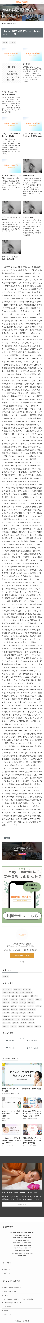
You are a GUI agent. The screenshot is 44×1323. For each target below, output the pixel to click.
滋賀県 (25, 1243)
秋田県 (18, 1232)
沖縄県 (24, 1255)
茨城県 (14, 1237)
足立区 (30, 1026)
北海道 (11, 1232)
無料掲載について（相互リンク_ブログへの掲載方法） (19, 1299)
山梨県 (25, 1237)
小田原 (12, 43)
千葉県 (30, 999)
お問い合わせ (7, 1306)
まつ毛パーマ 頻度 (26, 993)
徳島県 (20, 1250)
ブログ (6, 996)
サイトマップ (7, 1314)
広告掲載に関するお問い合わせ (12, 1303)
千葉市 (22, 999)
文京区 (30, 1006)
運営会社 (6, 1310)
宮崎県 (20, 1253)
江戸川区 (31, 1009)
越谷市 (21, 1026)
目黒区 (30, 1013)
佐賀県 (27, 1253)
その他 (17, 989)
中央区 (25, 996)
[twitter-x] (21, 962)
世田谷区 (16, 996)
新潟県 (16, 1235)
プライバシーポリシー (10, 1291)
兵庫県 (17, 1245)
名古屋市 (6, 1003)
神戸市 (15, 1023)
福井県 (23, 1023)
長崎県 (24, 1253)
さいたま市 (7, 989)
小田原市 (6, 16)
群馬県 (22, 1237)
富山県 (20, 1235)
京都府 (21, 1245)
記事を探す (7, 1295)
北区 (5, 999)
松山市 (14, 1009)
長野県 (38, 1026)
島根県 (25, 1248)
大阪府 (5, 1006)
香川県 (16, 1250)
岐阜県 (13, 1006)
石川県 (24, 1235)
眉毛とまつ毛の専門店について (12, 1288)
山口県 (22, 1248)
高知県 (27, 1250)
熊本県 (16, 1253)
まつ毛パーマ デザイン (10, 993)
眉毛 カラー (16, 1016)
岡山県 (18, 1248)
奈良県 (25, 1245)
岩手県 (22, 1232)
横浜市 (22, 1009)
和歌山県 (29, 1245)
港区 (22, 1013)
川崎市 (22, 1006)
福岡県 (12, 1253)
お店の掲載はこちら (22, 955)
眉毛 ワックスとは (27, 1019)
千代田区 (13, 999)
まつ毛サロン (7, 1273)
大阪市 (31, 1003)
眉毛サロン (7, 1269)
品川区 (15, 1003)
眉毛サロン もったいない (11, 1019)
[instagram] (23, 962)
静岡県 (18, 1243)
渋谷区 (14, 1013)
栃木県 (18, 1237)
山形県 (29, 1232)
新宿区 (38, 1006)
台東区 (38, 999)
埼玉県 (23, 1003)
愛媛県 (24, 1250)
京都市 (34, 996)
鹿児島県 (20, 1255)
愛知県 (14, 1243)
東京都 (6, 1009)
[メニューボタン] (42, 2)
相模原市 (6, 1016)
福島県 (5, 1026)
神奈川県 (6, 1023)
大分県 (31, 1253)
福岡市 (31, 1023)
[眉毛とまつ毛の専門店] (22, 2)
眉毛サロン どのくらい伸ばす (32, 1016)
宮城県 (25, 1232)
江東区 (6, 1013)
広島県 (14, 1248)
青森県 (14, 1232)
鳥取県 (29, 1248)
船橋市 (13, 1026)
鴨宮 (5, 43)
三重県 (29, 1243)
